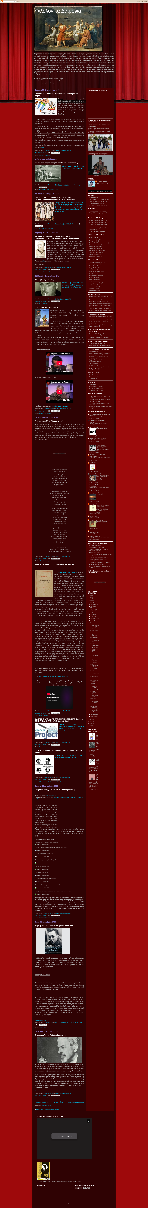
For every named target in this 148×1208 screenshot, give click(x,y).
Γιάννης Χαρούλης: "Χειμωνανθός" (49, 421)
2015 (91, 721)
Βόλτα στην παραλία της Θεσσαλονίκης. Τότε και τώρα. (57, 163)
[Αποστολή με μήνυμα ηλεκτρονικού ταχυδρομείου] (52, 153)
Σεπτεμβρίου (94, 620)
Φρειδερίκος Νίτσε (93, 369)
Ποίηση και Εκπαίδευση (45, 413)
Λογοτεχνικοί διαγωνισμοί (95, 246)
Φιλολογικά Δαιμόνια (58, 11)
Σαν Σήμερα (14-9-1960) (44, 280)
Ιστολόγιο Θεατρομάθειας (96, 474)
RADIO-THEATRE (94, 427)
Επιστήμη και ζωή (93, 241)
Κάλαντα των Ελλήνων (95, 244)
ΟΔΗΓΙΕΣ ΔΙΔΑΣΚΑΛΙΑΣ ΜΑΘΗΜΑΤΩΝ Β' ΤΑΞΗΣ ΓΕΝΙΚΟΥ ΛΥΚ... (94, 648)
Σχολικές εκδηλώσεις (94, 254)
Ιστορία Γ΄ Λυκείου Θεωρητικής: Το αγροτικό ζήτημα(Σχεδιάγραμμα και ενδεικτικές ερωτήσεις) (55, 198)
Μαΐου (92, 614)
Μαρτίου (93, 610)
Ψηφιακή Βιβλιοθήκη (94, 532)
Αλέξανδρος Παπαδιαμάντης (96, 262)
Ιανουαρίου (94, 604)
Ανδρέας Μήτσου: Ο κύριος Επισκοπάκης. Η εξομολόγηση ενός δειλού (100, 354)
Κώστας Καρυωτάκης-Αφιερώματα (97, 301)
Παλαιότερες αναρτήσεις (75, 1102)
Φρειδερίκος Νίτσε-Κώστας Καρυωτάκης (99, 310)
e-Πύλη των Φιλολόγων (95, 545)
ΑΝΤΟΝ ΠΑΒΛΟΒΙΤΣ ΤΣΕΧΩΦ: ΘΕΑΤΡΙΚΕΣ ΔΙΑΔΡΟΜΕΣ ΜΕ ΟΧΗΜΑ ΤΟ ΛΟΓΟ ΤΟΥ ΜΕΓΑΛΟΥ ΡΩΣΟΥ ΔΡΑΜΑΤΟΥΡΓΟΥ (94, 782)
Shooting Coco (92, 237)
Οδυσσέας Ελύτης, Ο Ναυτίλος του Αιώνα (99, 399)
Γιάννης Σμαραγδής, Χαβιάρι (96, 390)
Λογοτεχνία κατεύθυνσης (96, 493)
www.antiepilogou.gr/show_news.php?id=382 (53, 676)
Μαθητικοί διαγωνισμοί (45, 155)
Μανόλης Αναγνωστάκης (95, 283)
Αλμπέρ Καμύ (42, 1027)
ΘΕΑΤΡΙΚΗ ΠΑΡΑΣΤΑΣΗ (101, 428)
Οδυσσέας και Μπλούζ (94, 401)
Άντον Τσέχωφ (92, 375)
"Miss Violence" (93, 384)
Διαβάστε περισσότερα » (41, 1020)
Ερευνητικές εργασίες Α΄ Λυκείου (47, 747)
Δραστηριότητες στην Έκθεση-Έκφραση (99, 199)
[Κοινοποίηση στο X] (55, 153)
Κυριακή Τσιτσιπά (102, 181)
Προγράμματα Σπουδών (95, 252)
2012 (91, 600)
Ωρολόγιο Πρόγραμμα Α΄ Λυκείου (97, 205)
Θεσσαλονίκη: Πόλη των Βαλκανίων (48, 189)
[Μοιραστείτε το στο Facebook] (57, 153)
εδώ (42, 142)
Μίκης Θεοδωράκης (94, 281)
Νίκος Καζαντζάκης (94, 290)
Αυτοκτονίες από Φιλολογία (96, 417)
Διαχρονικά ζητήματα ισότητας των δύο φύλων (50, 917)
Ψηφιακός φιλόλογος (95, 536)
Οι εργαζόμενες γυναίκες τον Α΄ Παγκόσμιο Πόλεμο (55, 790)
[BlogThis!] (54, 153)
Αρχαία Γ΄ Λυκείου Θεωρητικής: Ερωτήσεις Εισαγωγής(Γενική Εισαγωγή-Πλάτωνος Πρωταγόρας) (57, 237)
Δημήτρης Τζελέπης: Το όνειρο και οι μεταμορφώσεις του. (98, 360)
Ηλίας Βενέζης (92, 269)
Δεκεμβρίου (94, 716)
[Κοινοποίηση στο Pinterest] (59, 153)
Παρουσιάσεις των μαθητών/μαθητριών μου (100, 319)
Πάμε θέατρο (92, 378)
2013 (91, 602)
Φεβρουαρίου (94, 606)
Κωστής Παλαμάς (43, 715)
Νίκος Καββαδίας (93, 288)
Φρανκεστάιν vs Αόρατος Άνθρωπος (98, 367)
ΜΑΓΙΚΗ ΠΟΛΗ (93, 516)
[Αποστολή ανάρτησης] (49, 152)
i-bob (75, 1203)
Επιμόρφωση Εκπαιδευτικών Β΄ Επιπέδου (99, 562)
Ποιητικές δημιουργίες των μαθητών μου (99, 337)
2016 (91, 723)
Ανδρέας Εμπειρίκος (44, 1097)
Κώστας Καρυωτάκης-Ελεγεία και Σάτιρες (99, 303)
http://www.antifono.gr (59, 406)
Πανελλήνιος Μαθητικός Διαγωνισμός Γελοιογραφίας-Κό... (94, 709)
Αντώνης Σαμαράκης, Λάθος (96, 388)
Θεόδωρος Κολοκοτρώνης (95, 271)
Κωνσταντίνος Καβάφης (95, 275)
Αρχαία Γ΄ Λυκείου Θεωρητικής (47, 271)
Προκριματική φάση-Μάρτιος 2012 (97, 343)
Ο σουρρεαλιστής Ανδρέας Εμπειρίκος (50, 1035)
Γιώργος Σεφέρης (93, 268)
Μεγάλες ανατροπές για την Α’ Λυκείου (98, 423)
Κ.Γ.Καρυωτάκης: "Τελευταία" (94, 755)
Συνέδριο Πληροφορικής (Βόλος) (97, 440)
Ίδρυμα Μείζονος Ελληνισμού (96, 547)
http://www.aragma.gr (51, 795)
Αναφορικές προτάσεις (97, 736)
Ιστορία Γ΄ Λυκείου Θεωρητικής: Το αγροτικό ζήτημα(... (94, 694)
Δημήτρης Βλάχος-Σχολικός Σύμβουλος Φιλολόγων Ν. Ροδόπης (98, 550)
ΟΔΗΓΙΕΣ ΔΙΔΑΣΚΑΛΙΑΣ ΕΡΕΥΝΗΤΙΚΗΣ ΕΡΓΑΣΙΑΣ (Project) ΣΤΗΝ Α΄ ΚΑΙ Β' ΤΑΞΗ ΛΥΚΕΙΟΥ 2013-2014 (59, 720)
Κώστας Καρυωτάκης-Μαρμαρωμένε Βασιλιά (100, 305)
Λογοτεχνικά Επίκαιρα (95, 504)
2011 (91, 598)
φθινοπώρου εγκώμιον (45, 561)
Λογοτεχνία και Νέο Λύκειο (95, 203)
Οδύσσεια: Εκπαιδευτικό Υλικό (96, 564)
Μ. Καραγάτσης (43, 303)
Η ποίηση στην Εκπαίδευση (46, 307)
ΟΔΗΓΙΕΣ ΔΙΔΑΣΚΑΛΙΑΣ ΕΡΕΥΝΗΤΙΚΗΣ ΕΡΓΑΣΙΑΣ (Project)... (94, 658)
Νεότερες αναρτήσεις (42, 1102)
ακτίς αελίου (93, 443)
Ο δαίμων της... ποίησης (96, 520)
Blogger (83, 1203)
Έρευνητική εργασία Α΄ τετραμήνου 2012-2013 (100, 296)
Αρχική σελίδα (58, 1102)
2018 (91, 725)
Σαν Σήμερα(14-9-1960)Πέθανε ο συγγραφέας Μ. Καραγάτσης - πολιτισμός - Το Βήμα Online (73, 285)
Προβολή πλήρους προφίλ (101, 183)
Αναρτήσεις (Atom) (46, 1105)
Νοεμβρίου (93, 714)
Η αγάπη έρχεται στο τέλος (96, 386)
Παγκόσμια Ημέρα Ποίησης (95, 334)
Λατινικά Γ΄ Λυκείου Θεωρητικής (97, 224)
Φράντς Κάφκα (93, 365)
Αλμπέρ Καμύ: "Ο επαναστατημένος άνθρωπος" (54, 926)
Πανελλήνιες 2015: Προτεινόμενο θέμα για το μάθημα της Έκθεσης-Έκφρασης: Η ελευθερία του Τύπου (102, 448)
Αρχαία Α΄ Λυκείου (93, 197)
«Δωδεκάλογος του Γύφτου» (67, 572)
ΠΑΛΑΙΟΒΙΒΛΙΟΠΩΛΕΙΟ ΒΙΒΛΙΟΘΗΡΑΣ (100, 531)
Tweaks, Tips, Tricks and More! (98, 438)
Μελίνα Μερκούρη (93, 286)
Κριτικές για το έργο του (95, 299)
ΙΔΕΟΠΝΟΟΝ (93, 463)
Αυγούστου (94, 618)
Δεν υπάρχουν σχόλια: (41, 152)
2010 (91, 595)
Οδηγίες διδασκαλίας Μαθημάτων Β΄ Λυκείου (50, 781)
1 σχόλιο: (74, 224)
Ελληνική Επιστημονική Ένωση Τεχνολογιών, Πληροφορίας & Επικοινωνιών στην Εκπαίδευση (100, 559)
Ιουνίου (93, 616)
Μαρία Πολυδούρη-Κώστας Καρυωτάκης (99, 308)
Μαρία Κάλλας (92, 284)
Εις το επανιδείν (99, 494)
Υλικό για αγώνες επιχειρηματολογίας (98, 345)
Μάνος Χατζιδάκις (93, 279)
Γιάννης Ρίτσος (92, 266)
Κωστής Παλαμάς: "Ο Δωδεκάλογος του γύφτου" (54, 564)
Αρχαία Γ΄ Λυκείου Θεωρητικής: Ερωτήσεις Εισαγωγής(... (94, 686)
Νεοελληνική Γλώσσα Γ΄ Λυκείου (97, 226)
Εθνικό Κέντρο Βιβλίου (94, 552)
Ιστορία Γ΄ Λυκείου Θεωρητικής (47, 228)
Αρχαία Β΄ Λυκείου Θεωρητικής (96, 211)
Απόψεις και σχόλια (94, 239)
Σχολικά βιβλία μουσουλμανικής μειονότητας (100, 537)
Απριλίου (93, 612)
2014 (91, 719)
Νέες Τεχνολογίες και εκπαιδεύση (97, 250)
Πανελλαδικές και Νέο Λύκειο (96, 231)
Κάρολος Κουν (92, 273)
